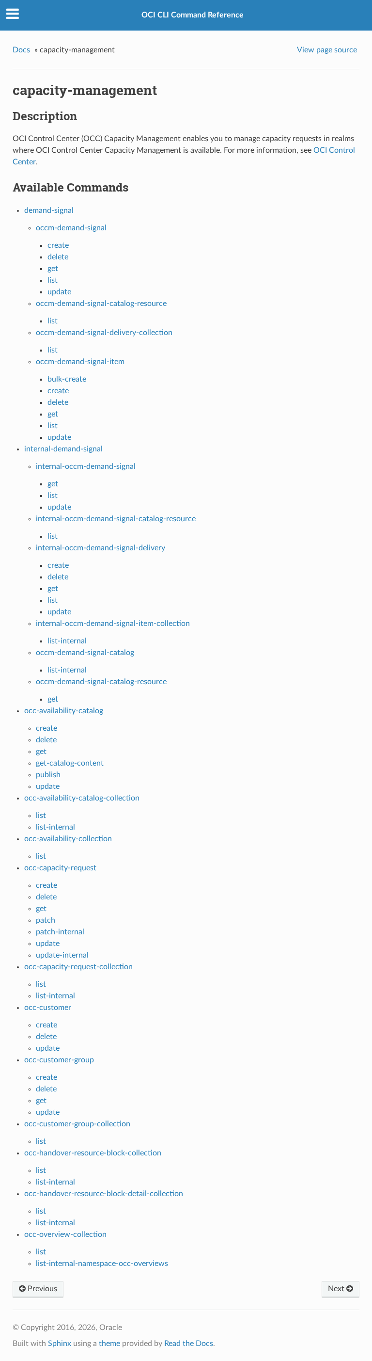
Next (337, 1289)
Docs (21, 50)
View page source (327, 50)
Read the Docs (188, 1343)
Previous (41, 1289)
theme (109, 1343)
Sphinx (59, 1343)
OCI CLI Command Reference (192, 15)
